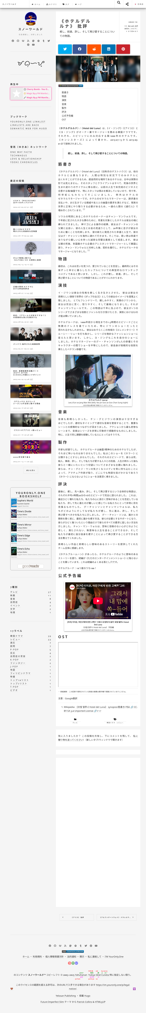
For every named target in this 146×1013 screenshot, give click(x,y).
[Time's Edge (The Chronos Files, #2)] (14, 538)
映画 (12, 595)
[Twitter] (48, 41)
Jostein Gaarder (24, 504)
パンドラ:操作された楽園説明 (26, 344)
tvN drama (110, 630)
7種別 (14, 587)
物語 (64, 96)
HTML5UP (100, 1001)
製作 (64, 108)
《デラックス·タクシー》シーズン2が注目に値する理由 (26, 403)
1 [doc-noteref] (88, 250)
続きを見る (31, 470)
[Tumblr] (43, 41)
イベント (15, 605)
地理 (12, 612)
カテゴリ (52, 4)
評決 (64, 111)
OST (64, 119)
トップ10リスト (19, 680)
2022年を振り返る (22, 457)
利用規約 (37, 956)
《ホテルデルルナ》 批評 (75, 23)
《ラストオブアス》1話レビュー (27, 430)
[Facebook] (12, 41)
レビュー (120, 723)
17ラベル (16, 630)
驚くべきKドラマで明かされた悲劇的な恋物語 (25, 230)
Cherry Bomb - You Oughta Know (38, 89)
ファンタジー (18, 663)
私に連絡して (94, 956)
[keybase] (28, 41)
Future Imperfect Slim (52, 1001)
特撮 (12, 676)
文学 (12, 609)
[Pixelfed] (38, 41)
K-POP (14, 659)
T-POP (14, 687)
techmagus (18, 155)
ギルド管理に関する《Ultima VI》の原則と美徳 (27, 259)
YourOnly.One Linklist (28, 121)
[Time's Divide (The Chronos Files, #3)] (14, 513)
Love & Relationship (26, 159)
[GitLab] (23, 41)
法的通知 (71, 956)
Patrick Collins (84, 1001)
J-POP (14, 666)
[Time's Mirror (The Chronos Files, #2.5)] (14, 527)
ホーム (37, 4)
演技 (64, 100)
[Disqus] (98, 796)
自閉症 (14, 602)
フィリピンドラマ (20, 673)
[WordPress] (28, 45)
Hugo (87, 995)
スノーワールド (9, 4)
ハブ (79, 4)
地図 (12, 670)
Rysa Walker (23, 514)
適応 (12, 642)
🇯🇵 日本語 (139, 4)
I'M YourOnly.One (114, 956)
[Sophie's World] (14, 503)
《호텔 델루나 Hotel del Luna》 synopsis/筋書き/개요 (103, 707)
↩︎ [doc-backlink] (98, 710)
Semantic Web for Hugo (28, 128)
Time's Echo (23, 548)
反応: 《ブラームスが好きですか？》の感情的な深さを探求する (30, 316)
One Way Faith (21, 152)
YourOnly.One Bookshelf (31, 494)
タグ (67, 4)
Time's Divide (24, 511)
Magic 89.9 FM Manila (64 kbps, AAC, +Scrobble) (38, 93)
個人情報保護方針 (54, 956)
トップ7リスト (18, 683)
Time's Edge (23, 535)
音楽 (64, 104)
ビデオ (14, 690)
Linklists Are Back (24, 125)
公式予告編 (67, 115)
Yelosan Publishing (66, 995)
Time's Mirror (24, 524)
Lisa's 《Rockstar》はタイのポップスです (25, 202)
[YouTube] (33, 45)
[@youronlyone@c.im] (70, 85)
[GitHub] (18, 41)
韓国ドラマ (111, 723)
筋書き (65, 92)
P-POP (14, 649)
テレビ (75, 723)
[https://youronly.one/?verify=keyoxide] (73, 951)
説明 (12, 646)
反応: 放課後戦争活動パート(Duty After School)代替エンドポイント (27, 373)
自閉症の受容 (18, 656)
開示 (82, 956)
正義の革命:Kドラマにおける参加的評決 (23, 288)
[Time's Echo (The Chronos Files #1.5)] (14, 551)
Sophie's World (25, 500)
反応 (12, 653)
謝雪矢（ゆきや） (131, 29)
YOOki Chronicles (24, 162)
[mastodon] (33, 41)
